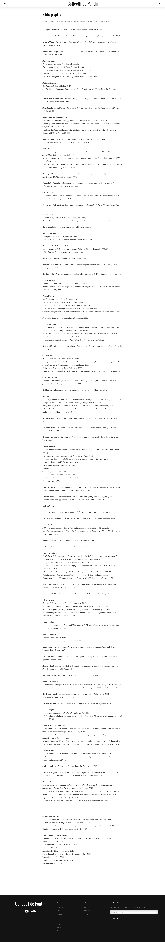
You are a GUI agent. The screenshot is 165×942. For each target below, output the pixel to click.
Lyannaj (59, 927)
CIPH (58, 917)
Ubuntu (59, 931)
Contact (86, 914)
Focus (58, 924)
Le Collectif (87, 911)
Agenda (85, 907)
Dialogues (60, 914)
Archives (59, 921)
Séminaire (60, 911)
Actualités (60, 907)
